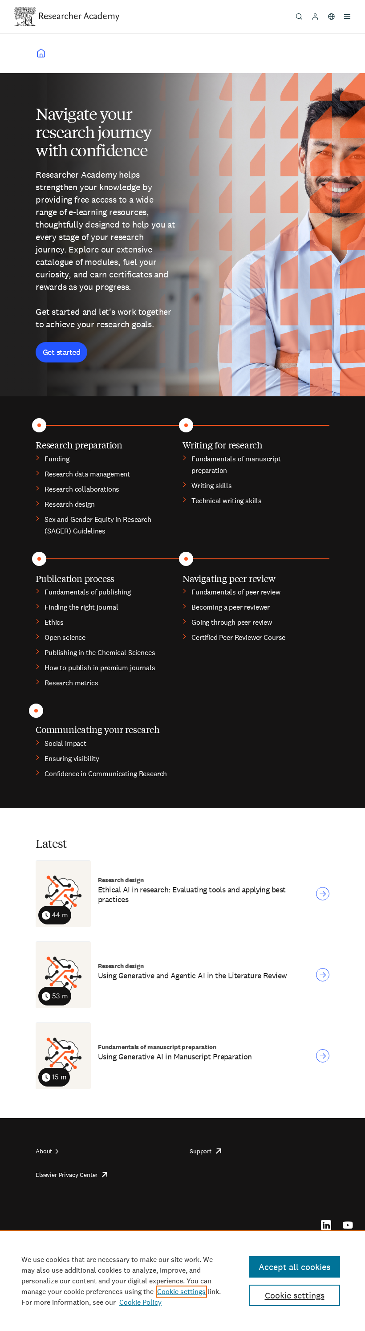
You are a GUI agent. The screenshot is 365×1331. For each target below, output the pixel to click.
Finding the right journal (81, 607)
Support (200, 1151)
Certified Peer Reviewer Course (238, 637)
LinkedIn (326, 1225)
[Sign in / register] (315, 16)
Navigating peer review (229, 578)
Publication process (75, 578)
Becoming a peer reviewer (230, 607)
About (44, 1151)
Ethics (54, 622)
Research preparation (79, 445)
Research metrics (71, 683)
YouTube (348, 1225)
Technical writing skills (226, 500)
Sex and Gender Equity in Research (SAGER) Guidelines (98, 525)
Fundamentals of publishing (88, 592)
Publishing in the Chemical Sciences (100, 652)
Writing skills (211, 485)
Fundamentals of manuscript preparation (236, 464)
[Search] (299, 16)
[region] (182, 1280)
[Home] (79, 16)
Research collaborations (82, 489)
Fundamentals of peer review (235, 592)
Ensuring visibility (72, 758)
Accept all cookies (294, 1267)
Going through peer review (231, 622)
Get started (61, 352)
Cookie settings (181, 1291)
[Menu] (347, 16)
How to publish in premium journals (100, 667)
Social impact (65, 743)
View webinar (322, 893)
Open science (65, 637)
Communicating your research (98, 729)
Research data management (87, 474)
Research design (70, 504)
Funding (57, 459)
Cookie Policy (140, 1302)
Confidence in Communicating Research (106, 773)
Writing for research (222, 445)
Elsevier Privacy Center (66, 1175)
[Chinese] (331, 16)
